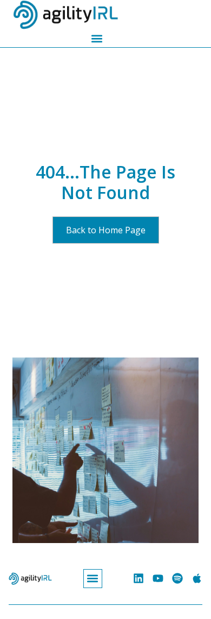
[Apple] (197, 578)
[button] (97, 38)
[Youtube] (158, 578)
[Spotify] (177, 578)
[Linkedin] (138, 578)
